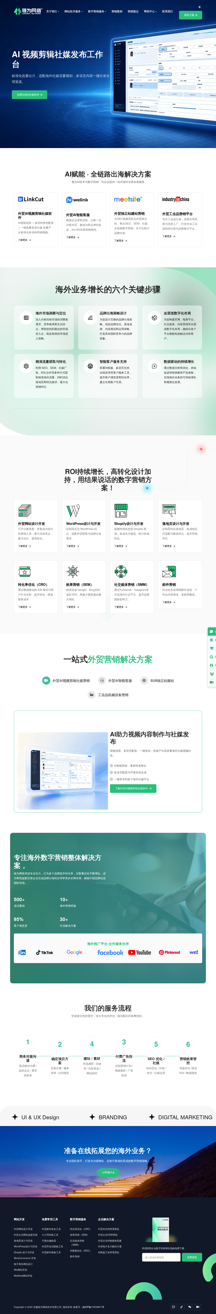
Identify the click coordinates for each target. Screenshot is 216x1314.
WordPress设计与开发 (25, 1246)
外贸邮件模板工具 (51, 1252)
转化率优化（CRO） (81, 1229)
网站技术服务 (72, 11)
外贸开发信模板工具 (52, 1246)
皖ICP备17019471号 (93, 1307)
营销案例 (117, 11)
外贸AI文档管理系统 (108, 1229)
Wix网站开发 (20, 1269)
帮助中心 (149, 11)
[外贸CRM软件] (212, 674)
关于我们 (51, 11)
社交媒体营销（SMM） (77, 1242)
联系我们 (167, 11)
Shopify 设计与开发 (24, 1252)
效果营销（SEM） (79, 1234)
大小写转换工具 (50, 1234)
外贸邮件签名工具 (51, 1229)
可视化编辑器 (49, 1240)
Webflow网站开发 (23, 1275)
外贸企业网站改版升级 (25, 1234)
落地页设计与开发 (23, 1240)
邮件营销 (74, 1256)
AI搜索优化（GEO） (81, 1250)
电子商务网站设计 (23, 1264)
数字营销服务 (96, 11)
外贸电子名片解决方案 (110, 1246)
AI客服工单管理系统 (108, 1252)
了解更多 (23, 239)
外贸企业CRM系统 (108, 1234)
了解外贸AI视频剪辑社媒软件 (131, 788)
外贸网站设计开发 (23, 1229)
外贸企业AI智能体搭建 (110, 1240)
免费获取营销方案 (155, 92)
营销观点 (133, 11)
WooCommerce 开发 (25, 1258)
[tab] (66, 680)
